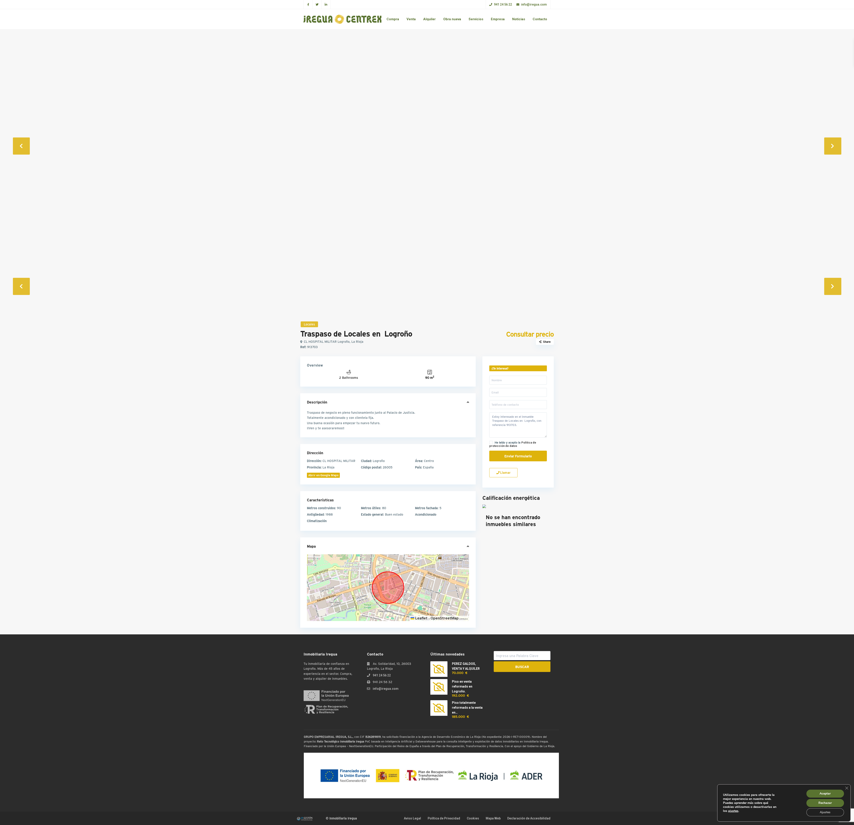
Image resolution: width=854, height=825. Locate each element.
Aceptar (825, 793)
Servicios (476, 19)
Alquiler (429, 19)
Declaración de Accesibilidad (528, 818)
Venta (411, 19)
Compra (393, 19)
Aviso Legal (412, 818)
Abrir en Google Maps (323, 475)
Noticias (518, 19)
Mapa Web (493, 818)
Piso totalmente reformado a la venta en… (467, 707)
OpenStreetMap (445, 618)
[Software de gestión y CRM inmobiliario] (304, 818)
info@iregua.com (533, 4)
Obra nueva (452, 19)
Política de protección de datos (512, 444)
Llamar (505, 472)
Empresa (498, 19)
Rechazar (825, 803)
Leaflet (420, 618)
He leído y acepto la (512, 444)
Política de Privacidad (444, 818)
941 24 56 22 (502, 4)
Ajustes (825, 812)
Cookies (473, 818)
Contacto (540, 19)
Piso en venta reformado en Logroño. (462, 686)
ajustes (733, 811)
